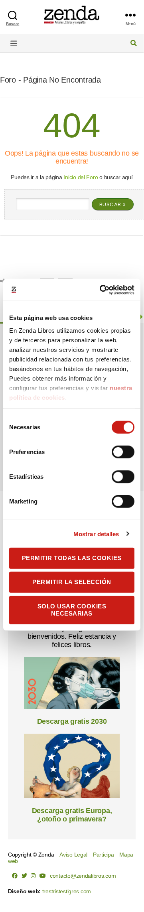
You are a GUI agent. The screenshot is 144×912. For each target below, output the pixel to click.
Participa (103, 854)
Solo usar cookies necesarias (72, 609)
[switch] (123, 452)
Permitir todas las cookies (72, 558)
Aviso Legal (73, 854)
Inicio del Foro (80, 177)
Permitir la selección (71, 581)
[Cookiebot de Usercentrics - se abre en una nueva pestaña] (101, 289)
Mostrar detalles (96, 533)
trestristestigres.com (66, 891)
